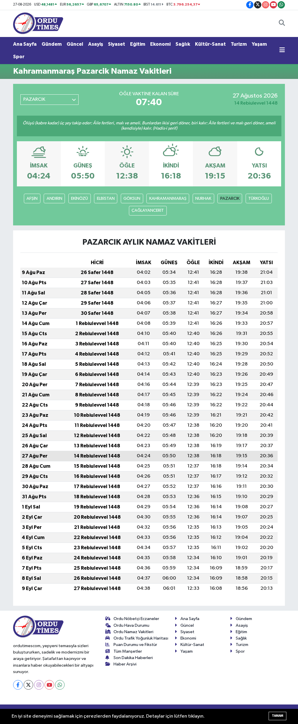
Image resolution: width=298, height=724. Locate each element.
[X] (28, 685)
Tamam (277, 715)
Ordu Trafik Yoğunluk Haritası (140, 638)
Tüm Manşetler (127, 651)
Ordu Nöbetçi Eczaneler (136, 619)
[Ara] (282, 23)
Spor (18, 56)
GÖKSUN (131, 198)
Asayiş (95, 44)
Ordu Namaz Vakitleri (133, 632)
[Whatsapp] (60, 685)
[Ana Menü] (282, 50)
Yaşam (259, 44)
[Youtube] (49, 685)
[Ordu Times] (38, 23)
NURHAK (203, 198)
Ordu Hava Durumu (131, 625)
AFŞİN (32, 198)
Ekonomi (160, 44)
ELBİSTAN (106, 198)
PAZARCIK (230, 198)
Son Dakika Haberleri (133, 658)
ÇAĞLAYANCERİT (148, 210)
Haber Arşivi (124, 664)
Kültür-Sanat (210, 44)
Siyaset (116, 44)
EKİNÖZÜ (79, 198)
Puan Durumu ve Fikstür (135, 644)
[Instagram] (39, 685)
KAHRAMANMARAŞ (168, 198)
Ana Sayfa (25, 44)
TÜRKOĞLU (258, 198)
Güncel (75, 44)
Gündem (52, 44)
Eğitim (137, 44)
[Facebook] (18, 685)
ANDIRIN (54, 198)
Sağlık (182, 44)
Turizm (239, 44)
